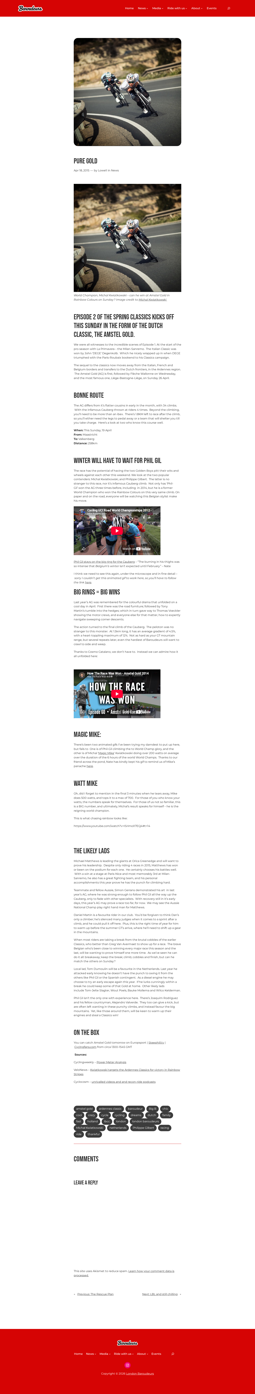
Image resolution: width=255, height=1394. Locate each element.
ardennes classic (110, 1108)
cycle (104, 1115)
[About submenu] (202, 8)
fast (78, 1121)
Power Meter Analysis (111, 1062)
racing (164, 1127)
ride (79, 1134)
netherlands (117, 1127)
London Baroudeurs (140, 1373)
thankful (94, 1134)
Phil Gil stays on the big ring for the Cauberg (104, 561)
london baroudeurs (145, 1121)
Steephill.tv (156, 1042)
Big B (152, 1108)
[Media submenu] (162, 8)
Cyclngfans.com (85, 1047)
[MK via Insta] (166, 299)
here (88, 582)
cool (79, 1115)
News (115, 170)
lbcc (107, 1121)
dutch (152, 1115)
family (166, 1115)
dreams (136, 1115)
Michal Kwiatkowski (152, 299)
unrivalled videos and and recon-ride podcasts (124, 1081)
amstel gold (84, 1108)
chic (165, 1108)
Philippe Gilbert (143, 1127)
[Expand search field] (229, 8)
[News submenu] (147, 8)
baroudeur (135, 1108)
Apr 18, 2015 (81, 170)
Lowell (102, 170)
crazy (91, 1115)
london (121, 1121)
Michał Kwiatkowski (89, 1127)
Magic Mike (106, 753)
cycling (120, 1115)
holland (92, 1121)
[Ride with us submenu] (186, 8)
